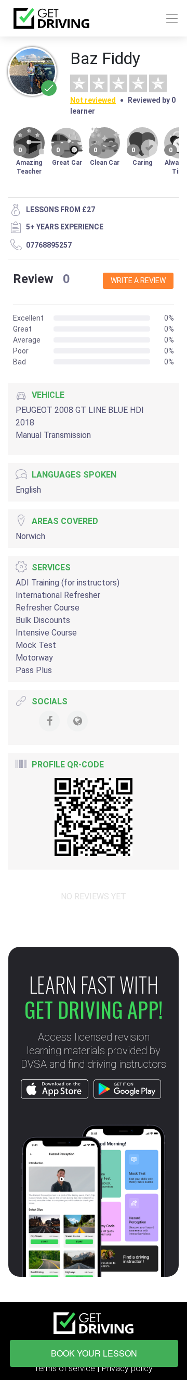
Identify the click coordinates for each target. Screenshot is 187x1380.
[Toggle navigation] (169, 18)
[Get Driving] (51, 18)
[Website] (77, 721)
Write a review (138, 280)
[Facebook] (49, 721)
